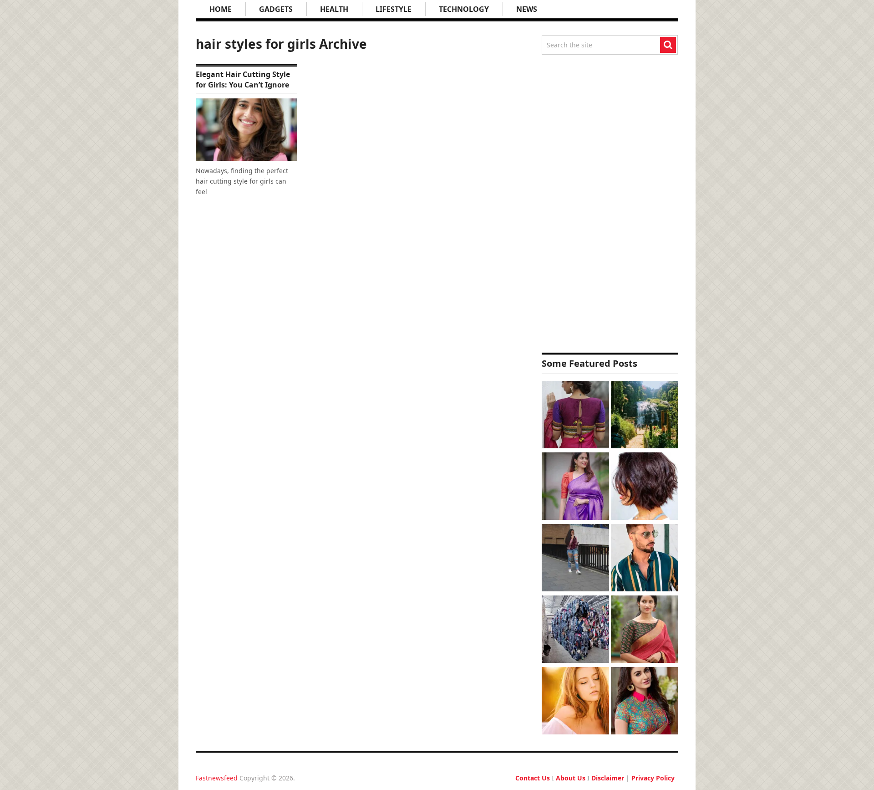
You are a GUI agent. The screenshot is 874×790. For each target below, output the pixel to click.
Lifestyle (394, 9)
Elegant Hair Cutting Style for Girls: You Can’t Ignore (243, 79)
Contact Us (532, 778)
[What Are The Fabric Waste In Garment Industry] (575, 630)
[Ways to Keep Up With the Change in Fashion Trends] (575, 702)
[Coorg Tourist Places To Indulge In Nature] (644, 416)
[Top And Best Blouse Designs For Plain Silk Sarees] (575, 487)
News (526, 9)
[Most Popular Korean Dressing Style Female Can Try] (575, 559)
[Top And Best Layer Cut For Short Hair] (644, 487)
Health (334, 9)
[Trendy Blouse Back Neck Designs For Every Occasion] (575, 416)
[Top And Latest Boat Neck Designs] (644, 630)
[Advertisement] (610, 203)
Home (220, 9)
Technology (464, 9)
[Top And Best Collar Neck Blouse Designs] (644, 702)
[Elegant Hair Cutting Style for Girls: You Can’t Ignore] (246, 129)
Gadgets (276, 9)
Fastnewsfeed (217, 778)
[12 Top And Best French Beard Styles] (644, 559)
